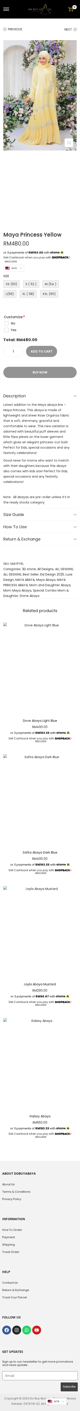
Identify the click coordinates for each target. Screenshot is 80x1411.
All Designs (45, 569)
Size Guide (13, 514)
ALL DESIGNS (64, 569)
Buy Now (40, 372)
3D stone (29, 569)
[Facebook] (6, 1330)
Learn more (11, 261)
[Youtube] (36, 1330)
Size (6, 276)
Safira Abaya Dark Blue (40, 852)
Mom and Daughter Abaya (49, 585)
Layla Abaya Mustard (40, 984)
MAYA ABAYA (25, 580)
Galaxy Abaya (39, 1116)
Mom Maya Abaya (17, 590)
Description (14, 396)
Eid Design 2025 (52, 574)
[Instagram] (16, 1330)
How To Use (15, 527)
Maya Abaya (45, 580)
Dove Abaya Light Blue (40, 720)
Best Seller (31, 574)
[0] (70, 9)
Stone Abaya (29, 596)
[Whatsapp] (26, 1330)
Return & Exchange (21, 539)
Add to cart (41, 351)
